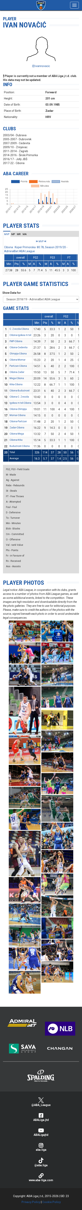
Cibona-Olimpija (18, 409)
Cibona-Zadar (17, 372)
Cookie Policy (51, 1202)
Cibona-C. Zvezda (19, 396)
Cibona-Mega (17, 433)
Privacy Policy (30, 1202)
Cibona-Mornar (17, 359)
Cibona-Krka (16, 440)
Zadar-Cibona (17, 427)
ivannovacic (42, 66)
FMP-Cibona (16, 341)
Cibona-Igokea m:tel (20, 335)
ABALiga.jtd (41, 1119)
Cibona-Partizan (18, 421)
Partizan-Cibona (18, 366)
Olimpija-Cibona (18, 353)
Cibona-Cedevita (18, 347)
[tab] (6, 234)
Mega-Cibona (17, 378)
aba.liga (41, 1149)
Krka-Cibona (16, 384)
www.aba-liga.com (41, 1180)
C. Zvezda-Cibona (19, 329)
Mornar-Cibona (17, 415)
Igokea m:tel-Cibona (20, 403)
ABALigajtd (41, 1134)
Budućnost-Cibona (20, 446)
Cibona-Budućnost (20, 390)
